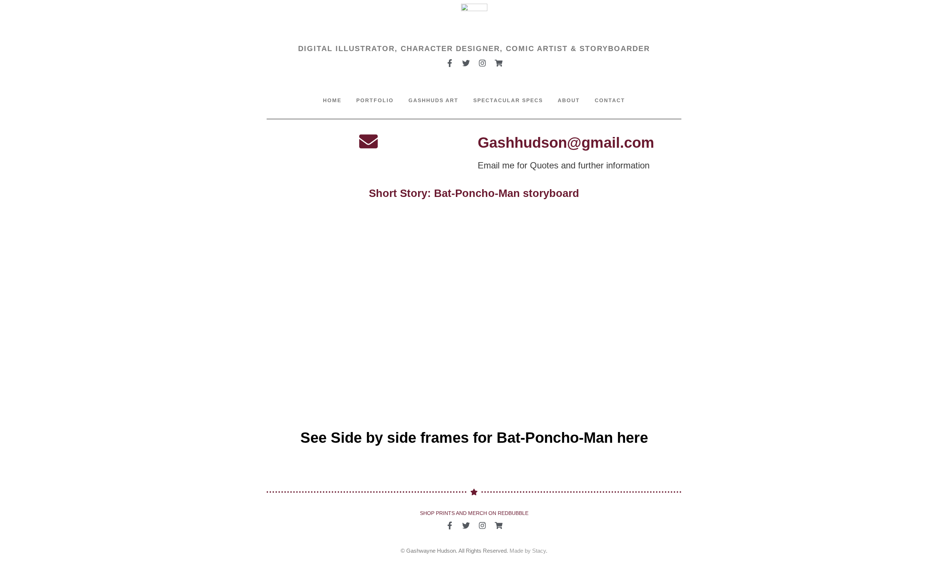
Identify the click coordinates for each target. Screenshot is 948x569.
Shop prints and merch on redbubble (474, 513)
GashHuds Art (433, 100)
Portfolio (375, 100)
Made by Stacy (528, 551)
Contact (610, 100)
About (569, 100)
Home (332, 100)
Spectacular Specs (508, 100)
